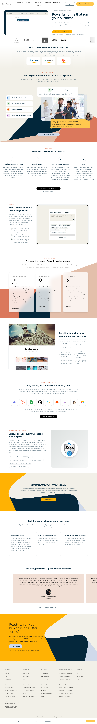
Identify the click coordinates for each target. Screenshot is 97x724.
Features (7, 673)
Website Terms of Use (46, 717)
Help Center (26, 673)
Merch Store (80, 682)
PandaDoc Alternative (64, 699)
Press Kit (79, 684)
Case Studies (26, 676)
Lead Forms (44, 699)
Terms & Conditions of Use (33, 717)
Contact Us (80, 676)
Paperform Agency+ (10, 684)
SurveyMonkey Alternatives (66, 682)
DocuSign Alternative (64, 696)
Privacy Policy (56, 717)
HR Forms (43, 690)
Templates (48, 2)
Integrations (8, 679)
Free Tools (7, 699)
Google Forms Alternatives (66, 687)
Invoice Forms (44, 679)
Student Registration (46, 693)
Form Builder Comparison (65, 673)
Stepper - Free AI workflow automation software (12, 707)
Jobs (78, 679)
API (24, 682)
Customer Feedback (46, 684)
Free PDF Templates (10, 696)
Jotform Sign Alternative (65, 702)
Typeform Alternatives (65, 676)
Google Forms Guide (28, 696)
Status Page (26, 684)
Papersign (7, 682)
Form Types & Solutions (11, 690)
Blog (24, 679)
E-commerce (44, 673)
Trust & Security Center (29, 687)
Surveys (43, 696)
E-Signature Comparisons (65, 690)
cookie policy (48, 721)
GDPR (24, 693)
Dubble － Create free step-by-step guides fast (12, 702)
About (78, 673)
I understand (90, 721)
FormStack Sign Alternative (66, 693)
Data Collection (45, 676)
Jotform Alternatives (64, 679)
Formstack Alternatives (65, 684)
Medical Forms (44, 687)
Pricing (39, 5)
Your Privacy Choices (28, 690)
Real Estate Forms (45, 682)
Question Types (9, 687)
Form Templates (9, 693)
